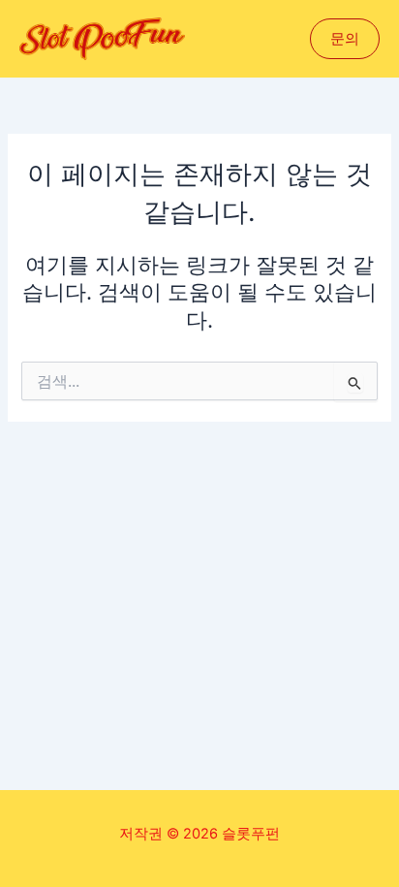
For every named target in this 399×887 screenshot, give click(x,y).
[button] (345, 39)
